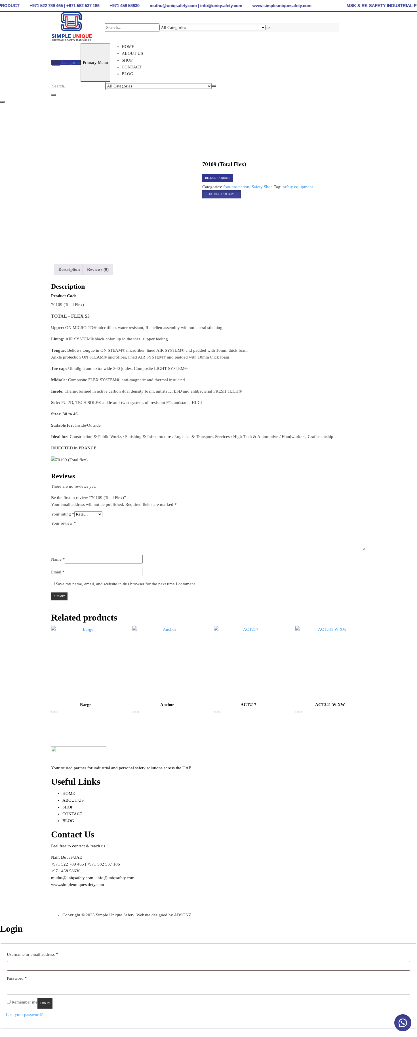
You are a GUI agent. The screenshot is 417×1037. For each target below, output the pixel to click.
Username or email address (32, 954)
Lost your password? (24, 1014)
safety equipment (298, 187)
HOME (128, 46)
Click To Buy (224, 194)
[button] (221, 193)
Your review (63, 523)
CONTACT (132, 67)
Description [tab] (69, 269)
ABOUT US (132, 53)
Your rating (62, 514)
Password (17, 978)
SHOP (127, 60)
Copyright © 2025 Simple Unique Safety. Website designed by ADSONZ (126, 915)
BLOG (127, 74)
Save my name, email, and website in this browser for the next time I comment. (126, 584)
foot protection (236, 187)
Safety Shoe (262, 187)
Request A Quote (217, 177)
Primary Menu (95, 62)
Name (58, 559)
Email (58, 572)
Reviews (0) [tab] (98, 269)
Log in (45, 1003)
